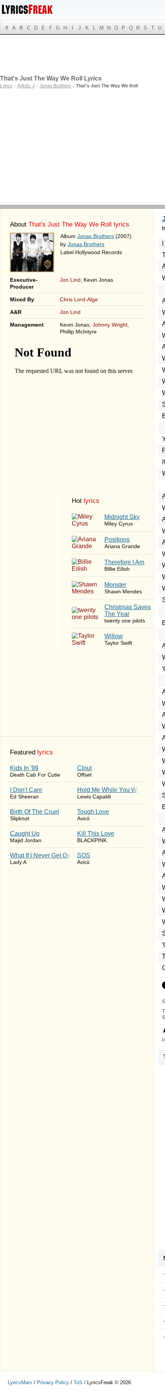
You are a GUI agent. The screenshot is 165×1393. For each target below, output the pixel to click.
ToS (78, 1382)
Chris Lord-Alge (79, 299)
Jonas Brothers (95, 236)
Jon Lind (70, 280)
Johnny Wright (109, 325)
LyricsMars (20, 1382)
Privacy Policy (53, 1382)
